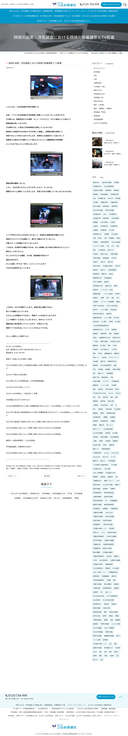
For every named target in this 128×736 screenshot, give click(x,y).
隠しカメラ (110, 425)
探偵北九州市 (104, 254)
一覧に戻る (46, 476)
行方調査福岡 (111, 461)
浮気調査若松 (114, 226)
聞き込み (102, 461)
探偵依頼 (95, 349)
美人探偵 (116, 317)
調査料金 (111, 445)
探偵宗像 (95, 421)
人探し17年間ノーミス (99, 572)
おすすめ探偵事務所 (112, 596)
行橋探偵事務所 (97, 496)
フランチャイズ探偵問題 (107, 301)
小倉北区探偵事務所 (98, 580)
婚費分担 (104, 274)
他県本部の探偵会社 (98, 313)
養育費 (106, 620)
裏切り (118, 636)
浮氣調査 (106, 234)
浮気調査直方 (96, 524)
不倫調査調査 (105, 576)
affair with (105, 457)
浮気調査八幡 (96, 218)
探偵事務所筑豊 (111, 413)
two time (106, 453)
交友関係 (114, 385)
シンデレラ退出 (104, 385)
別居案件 (112, 488)
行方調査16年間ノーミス (100, 528)
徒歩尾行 (117, 294)
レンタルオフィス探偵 (106, 290)
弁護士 (106, 655)
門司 (94, 397)
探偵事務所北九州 (98, 329)
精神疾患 (95, 290)
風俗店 (111, 274)
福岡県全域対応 (112, 361)
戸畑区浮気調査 (97, 584)
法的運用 (95, 437)
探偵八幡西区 (96, 552)
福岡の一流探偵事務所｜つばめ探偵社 (20, 440)
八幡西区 (105, 417)
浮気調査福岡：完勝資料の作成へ (19, 447)
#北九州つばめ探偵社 (19, 494)
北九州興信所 (96, 600)
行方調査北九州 (97, 469)
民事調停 (95, 592)
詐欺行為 (102, 361)
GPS (101, 592)
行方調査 (95, 202)
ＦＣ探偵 (95, 341)
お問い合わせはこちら (111, 4)
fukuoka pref (96, 457)
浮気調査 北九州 (49, 466)
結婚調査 (95, 222)
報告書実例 (96, 274)
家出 (94, 373)
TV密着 (108, 580)
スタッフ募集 (107, 317)
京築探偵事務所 (104, 242)
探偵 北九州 (40, 466)
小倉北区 (112, 222)
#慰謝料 (17, 498)
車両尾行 (95, 298)
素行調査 (8, 466)
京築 (117, 246)
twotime (111, 393)
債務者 (117, 616)
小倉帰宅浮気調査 (108, 524)
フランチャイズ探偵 (98, 246)
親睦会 (118, 301)
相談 (105, 652)
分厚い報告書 (109, 389)
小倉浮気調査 (115, 218)
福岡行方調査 (116, 369)
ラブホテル (106, 381)
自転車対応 (96, 321)
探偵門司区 (115, 206)
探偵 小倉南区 (76, 466)
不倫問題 (95, 301)
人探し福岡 (107, 469)
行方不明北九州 (104, 349)
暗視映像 (95, 401)
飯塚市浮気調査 (97, 636)
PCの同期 (114, 465)
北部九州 (102, 262)
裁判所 (117, 389)
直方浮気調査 (96, 206)
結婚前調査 (110, 373)
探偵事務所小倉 (97, 278)
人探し (104, 214)
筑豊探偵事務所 (107, 588)
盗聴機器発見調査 (109, 636)
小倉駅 (95, 441)
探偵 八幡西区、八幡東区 (14, 468)
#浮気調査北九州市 (30, 498)
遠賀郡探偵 (106, 206)
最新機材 (95, 477)
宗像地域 (114, 604)
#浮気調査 (46, 494)
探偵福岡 (36, 468)
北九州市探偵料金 (98, 568)
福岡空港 (107, 568)
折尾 (99, 397)
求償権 (111, 321)
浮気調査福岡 (44, 468)
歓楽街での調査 (107, 548)
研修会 (95, 337)
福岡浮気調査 (104, 341)
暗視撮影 (116, 333)
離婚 (100, 655)
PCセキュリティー (114, 357)
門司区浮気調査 (109, 210)
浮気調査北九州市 (98, 286)
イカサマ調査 (104, 309)
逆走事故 (100, 389)
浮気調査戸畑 (104, 226)
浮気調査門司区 (97, 453)
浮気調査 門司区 (27, 468)
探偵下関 (105, 397)
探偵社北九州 (116, 337)
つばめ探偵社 (101, 250)
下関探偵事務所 (97, 620)
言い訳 (107, 329)
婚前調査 (111, 238)
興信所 (105, 445)
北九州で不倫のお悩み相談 (16, 375)
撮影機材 (95, 365)
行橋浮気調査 (114, 254)
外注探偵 (117, 648)
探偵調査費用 (109, 564)
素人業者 (115, 433)
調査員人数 (108, 286)
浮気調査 (116, 182)
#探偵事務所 (67, 498)
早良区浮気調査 (107, 520)
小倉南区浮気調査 (98, 190)
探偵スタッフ (96, 429)
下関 (111, 377)
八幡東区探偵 (114, 202)
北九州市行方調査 (108, 484)
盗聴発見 (116, 584)
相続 (114, 580)
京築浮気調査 (96, 608)
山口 (113, 246)
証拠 (101, 659)
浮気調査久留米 (114, 194)
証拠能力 (106, 282)
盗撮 (111, 620)
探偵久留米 (111, 401)
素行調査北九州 (108, 648)
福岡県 (95, 425)
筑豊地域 (106, 604)
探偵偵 (101, 441)
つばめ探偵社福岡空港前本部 (101, 325)
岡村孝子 (95, 309)
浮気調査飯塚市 (97, 492)
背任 (110, 644)
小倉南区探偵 (96, 588)
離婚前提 (95, 345)
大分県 (114, 345)
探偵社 (118, 238)
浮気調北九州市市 (115, 341)
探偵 (100, 652)
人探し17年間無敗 (109, 628)
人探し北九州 (109, 512)
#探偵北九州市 (46, 498)
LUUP (117, 480)
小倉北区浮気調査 (106, 182)
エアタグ (113, 457)
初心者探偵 (117, 409)
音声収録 (111, 528)
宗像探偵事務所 (106, 449)
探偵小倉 (110, 262)
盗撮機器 (117, 620)
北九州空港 (116, 568)
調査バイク (101, 373)
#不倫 (69, 494)
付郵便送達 (21, 466)
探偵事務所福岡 (97, 612)
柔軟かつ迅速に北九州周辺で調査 (19, 359)
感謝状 (116, 286)
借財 (94, 389)
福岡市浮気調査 (97, 504)
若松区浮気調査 (109, 516)
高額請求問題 (96, 294)
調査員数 (95, 333)
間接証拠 (110, 477)
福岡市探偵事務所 (109, 504)
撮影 (105, 612)
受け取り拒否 (96, 616)
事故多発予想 (96, 484)
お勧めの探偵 (106, 608)
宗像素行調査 (109, 632)
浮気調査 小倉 (59, 466)
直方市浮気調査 (97, 540)
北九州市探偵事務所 (105, 365)
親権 (94, 353)
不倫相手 (95, 262)
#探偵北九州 (35, 494)
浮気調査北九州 (97, 186)
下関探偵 (95, 242)
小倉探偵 (95, 405)
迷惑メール (108, 592)
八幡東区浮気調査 (98, 512)
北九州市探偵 (104, 222)
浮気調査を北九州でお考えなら (18, 400)
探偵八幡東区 (107, 584)
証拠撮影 (107, 369)
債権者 (111, 616)
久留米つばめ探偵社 (98, 305)
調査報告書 (106, 258)
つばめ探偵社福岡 (108, 429)
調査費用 (108, 313)
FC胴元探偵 (108, 409)
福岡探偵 (116, 190)
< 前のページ (12, 476)
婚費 (115, 365)
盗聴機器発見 (108, 353)
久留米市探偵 (96, 520)
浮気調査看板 (107, 278)
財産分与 (102, 270)
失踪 (94, 369)
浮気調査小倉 (101, 198)
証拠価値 (105, 640)
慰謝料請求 (106, 218)
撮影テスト (96, 449)
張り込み (95, 659)
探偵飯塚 (112, 417)
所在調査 (100, 369)
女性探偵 (108, 556)
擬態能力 (116, 556)
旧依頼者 (107, 441)
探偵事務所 (108, 190)
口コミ (103, 532)
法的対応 (117, 266)
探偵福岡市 (103, 333)
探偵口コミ (96, 532)
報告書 (95, 655)
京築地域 (100, 409)
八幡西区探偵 (104, 202)
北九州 (95, 652)
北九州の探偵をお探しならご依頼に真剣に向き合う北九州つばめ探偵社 (33, 428)
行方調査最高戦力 (113, 572)
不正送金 (104, 357)
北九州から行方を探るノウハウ (18, 387)
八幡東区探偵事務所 (98, 556)
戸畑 (105, 238)
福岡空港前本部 (97, 317)
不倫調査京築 (96, 548)
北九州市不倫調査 (98, 433)
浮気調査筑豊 (115, 381)
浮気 (13, 466)
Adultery (118, 393)
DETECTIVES (115, 453)
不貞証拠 (95, 254)
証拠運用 (95, 624)
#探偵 (76, 498)
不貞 (116, 477)
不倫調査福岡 (113, 500)
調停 (113, 298)
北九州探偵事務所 (109, 186)
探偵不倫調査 (96, 488)
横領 (115, 644)
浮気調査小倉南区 (108, 266)
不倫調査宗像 (114, 508)
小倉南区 (95, 226)
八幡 (94, 238)
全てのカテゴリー (100, 68)
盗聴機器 (105, 508)
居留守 (104, 616)
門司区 (100, 238)
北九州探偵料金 (103, 560)
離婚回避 (95, 385)
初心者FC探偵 (96, 445)
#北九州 (57, 498)
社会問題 (95, 361)
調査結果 (115, 441)
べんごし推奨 (96, 640)
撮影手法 (114, 576)
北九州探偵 (115, 234)
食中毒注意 (96, 576)
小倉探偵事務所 (112, 270)
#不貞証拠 (78, 494)
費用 (110, 652)
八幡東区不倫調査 (109, 540)
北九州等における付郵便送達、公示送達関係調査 (25, 381)
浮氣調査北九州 (97, 234)
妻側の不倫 (96, 377)
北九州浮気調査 (116, 242)
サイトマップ (64, 719)
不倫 (16, 466)
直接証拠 (102, 477)
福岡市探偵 (105, 377)
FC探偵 (100, 353)
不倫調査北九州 (97, 480)
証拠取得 (105, 488)
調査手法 (101, 425)
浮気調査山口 (96, 508)
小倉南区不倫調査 (115, 560)
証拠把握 (114, 329)
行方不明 (114, 349)
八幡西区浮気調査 (98, 516)
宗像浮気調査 (104, 437)
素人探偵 (117, 321)
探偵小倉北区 (68, 466)
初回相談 (107, 433)
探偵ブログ (111, 250)
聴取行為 (95, 461)
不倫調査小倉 (96, 544)
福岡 (110, 333)
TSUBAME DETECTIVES (99, 393)
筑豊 (94, 250)
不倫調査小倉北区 (98, 564)
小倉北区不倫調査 (111, 536)
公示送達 (111, 230)
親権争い (117, 484)
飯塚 (116, 397)
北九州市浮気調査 (98, 210)
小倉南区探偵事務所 (108, 544)
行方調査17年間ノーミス (100, 644)
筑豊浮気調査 (96, 381)
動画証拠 (116, 353)
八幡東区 (112, 421)
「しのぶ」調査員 (108, 294)
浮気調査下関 (104, 421)
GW (106, 500)
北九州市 (110, 198)
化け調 (95, 560)
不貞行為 (114, 258)
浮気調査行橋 (96, 214)
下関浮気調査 (96, 258)
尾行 (117, 655)
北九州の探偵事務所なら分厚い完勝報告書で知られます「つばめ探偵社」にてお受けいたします (43, 406)
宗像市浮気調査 (108, 496)
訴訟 (108, 298)
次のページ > (81, 476)
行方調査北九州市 (110, 473)
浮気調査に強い (97, 604)
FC (116, 405)
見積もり (116, 652)
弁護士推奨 (113, 309)
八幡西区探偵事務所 (98, 536)
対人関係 (104, 321)
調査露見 (95, 413)
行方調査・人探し (31, 466)
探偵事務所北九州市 (104, 337)
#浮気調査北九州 (58, 494)
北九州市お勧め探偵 (108, 600)
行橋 (111, 405)
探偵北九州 (96, 182)
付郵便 (102, 298)
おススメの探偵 (116, 624)
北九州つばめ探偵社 (54, 468)
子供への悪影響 (97, 282)
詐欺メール (96, 357)
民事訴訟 (95, 270)
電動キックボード (109, 480)
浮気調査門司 (112, 214)
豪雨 (109, 345)
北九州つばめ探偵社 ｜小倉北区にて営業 (21, 393)
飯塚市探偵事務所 (109, 492)
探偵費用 (116, 588)
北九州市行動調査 (98, 632)
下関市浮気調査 (104, 624)
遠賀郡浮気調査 (97, 648)
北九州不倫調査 (97, 628)
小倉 (94, 198)
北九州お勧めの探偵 (98, 596)
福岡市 (102, 413)
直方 (94, 409)
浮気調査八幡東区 (108, 552)
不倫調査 (95, 230)
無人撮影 (102, 345)
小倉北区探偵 (104, 405)
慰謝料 (112, 655)
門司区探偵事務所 (98, 500)
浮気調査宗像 (96, 417)
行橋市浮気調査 (113, 612)
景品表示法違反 (112, 532)
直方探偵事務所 (114, 437)
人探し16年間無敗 (98, 473)
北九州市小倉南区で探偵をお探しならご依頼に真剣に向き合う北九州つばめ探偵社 (38, 422)
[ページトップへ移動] (120, 697)
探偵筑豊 (102, 401)
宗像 (111, 397)
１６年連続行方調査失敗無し (101, 465)
